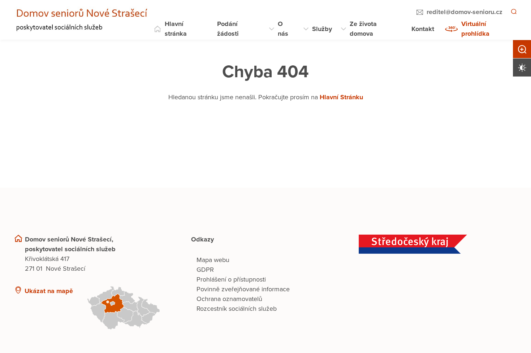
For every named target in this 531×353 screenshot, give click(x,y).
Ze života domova (363, 29)
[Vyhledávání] (513, 12)
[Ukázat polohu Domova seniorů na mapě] (129, 308)
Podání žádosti (228, 29)
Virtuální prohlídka (475, 29)
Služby (322, 29)
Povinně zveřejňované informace (243, 289)
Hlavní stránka (176, 29)
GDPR (205, 270)
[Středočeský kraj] (438, 244)
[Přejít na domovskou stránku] (83, 20)
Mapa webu (213, 260)
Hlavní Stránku (341, 97)
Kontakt (422, 29)
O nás (283, 29)
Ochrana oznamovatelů (229, 299)
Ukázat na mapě (49, 291)
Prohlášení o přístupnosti (231, 279)
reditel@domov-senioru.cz (463, 12)
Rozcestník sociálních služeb (237, 309)
